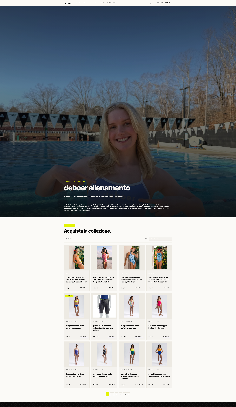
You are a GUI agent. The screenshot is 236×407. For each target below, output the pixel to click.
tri (85, 3)
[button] (150, 3)
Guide (109, 2)
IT (155, 3)
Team (114, 2)
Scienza (102, 2)
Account (160, 2)
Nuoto (78, 3)
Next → (126, 394)
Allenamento (93, 3)
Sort (146, 238)
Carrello (168, 2)
